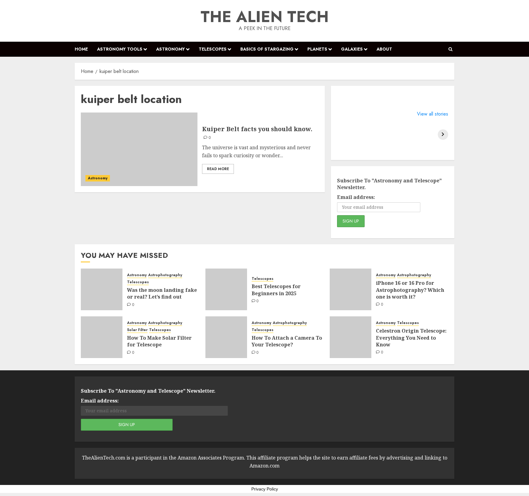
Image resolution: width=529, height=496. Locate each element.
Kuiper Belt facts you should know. (257, 129)
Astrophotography (165, 275)
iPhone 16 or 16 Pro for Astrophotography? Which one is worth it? (410, 290)
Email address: (356, 197)
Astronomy (170, 49)
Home (81, 49)
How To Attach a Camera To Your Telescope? (287, 341)
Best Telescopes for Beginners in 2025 (276, 289)
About (384, 49)
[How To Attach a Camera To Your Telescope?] (226, 337)
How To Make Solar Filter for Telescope (159, 341)
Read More (218, 169)
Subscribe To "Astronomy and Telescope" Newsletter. (389, 184)
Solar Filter (137, 330)
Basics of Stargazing (267, 49)
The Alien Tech (265, 17)
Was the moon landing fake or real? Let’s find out (162, 293)
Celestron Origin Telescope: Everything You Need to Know (411, 337)
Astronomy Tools (119, 49)
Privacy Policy (264, 488)
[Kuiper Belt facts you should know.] (139, 149)
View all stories (432, 113)
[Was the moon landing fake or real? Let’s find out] (101, 289)
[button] (450, 49)
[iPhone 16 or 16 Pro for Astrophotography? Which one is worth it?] (350, 289)
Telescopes (213, 49)
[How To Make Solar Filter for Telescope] (101, 337)
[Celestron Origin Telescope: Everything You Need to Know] (350, 337)
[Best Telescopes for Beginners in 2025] (226, 289)
